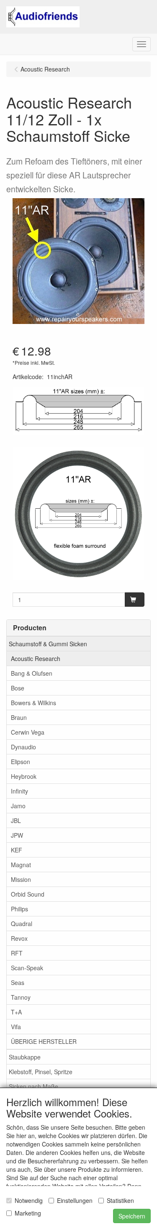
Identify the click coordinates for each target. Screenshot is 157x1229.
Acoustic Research (35, 658)
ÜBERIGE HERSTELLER (44, 1041)
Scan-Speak (27, 968)
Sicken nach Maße (33, 1086)
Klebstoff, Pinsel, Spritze (40, 1071)
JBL (16, 820)
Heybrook (23, 776)
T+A (16, 1012)
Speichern (131, 1216)
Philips (19, 909)
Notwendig (29, 1200)
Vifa (16, 1026)
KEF (16, 850)
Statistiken (120, 1200)
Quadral (21, 923)
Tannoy (21, 997)
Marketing (28, 1213)
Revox (19, 938)
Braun (19, 717)
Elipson (20, 761)
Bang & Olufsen (31, 673)
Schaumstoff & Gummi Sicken (48, 644)
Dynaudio (23, 747)
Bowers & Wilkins (33, 702)
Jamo (18, 806)
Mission (21, 879)
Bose (17, 688)
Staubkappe (25, 1057)
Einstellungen (75, 1200)
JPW (17, 835)
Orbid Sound (27, 894)
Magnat (21, 864)
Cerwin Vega (27, 732)
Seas (17, 982)
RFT (17, 953)
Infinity (19, 791)
